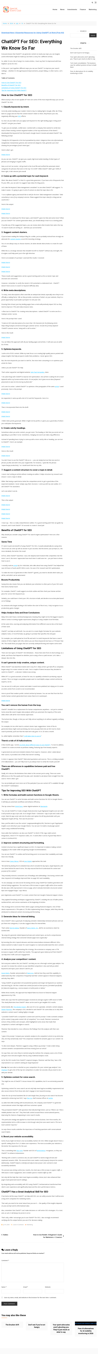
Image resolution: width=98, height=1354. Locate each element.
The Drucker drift (75, 48)
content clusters (15, 239)
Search (83, 31)
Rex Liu (29, 1098)
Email (25, 1287)
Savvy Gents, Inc (32, 928)
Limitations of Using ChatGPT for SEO (13, 88)
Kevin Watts (5, 973)
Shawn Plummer (6, 1009)
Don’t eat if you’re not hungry (79, 53)
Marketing (93, 9)
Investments (72, 9)
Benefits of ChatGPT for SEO (11, 85)
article (57, 386)
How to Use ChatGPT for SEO (11, 82)
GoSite (50, 1098)
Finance (83, 9)
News (62, 9)
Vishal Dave (19, 806)
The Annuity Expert (19, 1007)
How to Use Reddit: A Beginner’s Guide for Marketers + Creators (47, 1236)
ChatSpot (4, 1070)
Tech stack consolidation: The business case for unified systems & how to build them (83, 65)
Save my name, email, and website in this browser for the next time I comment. (30, 1297)
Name (4, 1287)
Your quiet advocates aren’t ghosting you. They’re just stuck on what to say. (82, 58)
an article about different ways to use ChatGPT (34, 745)
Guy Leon (19, 1150)
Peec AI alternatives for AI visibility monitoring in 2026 (81, 72)
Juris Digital (27, 861)
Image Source (5, 154)
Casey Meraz (14, 861)
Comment (5, 1260)
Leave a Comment (18, 1225)
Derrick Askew (14, 928)
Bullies (5, 1235)
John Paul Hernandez (37, 372)
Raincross (30, 973)
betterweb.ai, (41, 1150)
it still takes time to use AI (32, 736)
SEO (19, 116)
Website (48, 1287)
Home (55, 9)
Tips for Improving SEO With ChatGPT (14, 90)
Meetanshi (43, 806)
